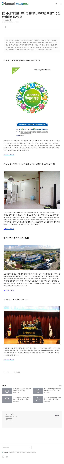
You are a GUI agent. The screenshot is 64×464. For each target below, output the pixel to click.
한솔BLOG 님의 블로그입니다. (12, 416)
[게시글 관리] (12, 372)
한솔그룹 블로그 (10, 414)
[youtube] (7, 457)
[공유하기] (10, 372)
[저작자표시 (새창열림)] (22, 372)
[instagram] (3, 457)
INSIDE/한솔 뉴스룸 (6, 20)
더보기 (60, 386)
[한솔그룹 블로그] (15, 3)
